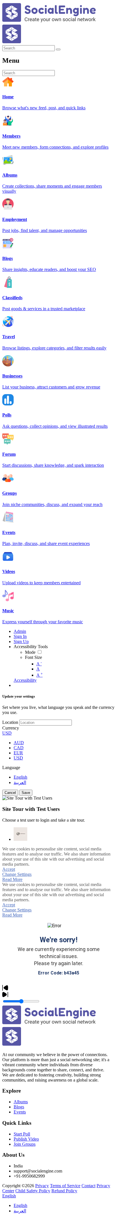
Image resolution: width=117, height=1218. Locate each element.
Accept (8, 869)
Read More (12, 879)
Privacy (42, 1185)
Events (20, 1112)
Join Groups (24, 1144)
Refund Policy (64, 1190)
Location (10, 722)
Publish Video (26, 1139)
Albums (21, 1101)
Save (26, 793)
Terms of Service (65, 1185)
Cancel (10, 793)
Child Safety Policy (32, 1190)
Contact (88, 1185)
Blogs (19, 1106)
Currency (10, 728)
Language (11, 767)
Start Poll (22, 1134)
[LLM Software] (20, 834)
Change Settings (17, 874)
